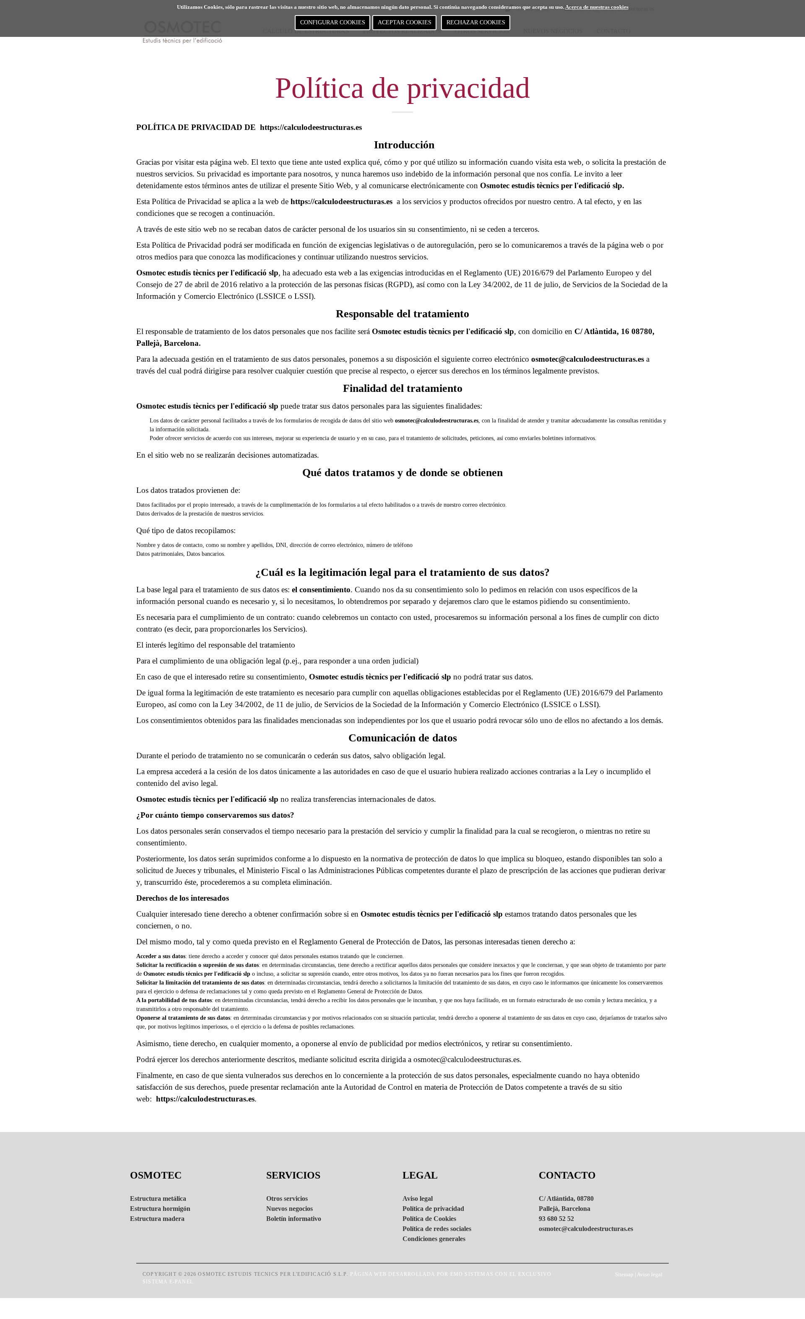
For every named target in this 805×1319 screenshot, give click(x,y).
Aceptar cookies (404, 22)
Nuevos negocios (289, 1208)
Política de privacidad (433, 1208)
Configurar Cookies (332, 22)
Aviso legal (417, 1198)
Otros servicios (287, 1198)
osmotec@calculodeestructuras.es (466, 1059)
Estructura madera (157, 1218)
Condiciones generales (433, 1238)
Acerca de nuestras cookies (596, 7)
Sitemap (624, 1274)
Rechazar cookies (476, 22)
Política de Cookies (429, 1218)
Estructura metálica (158, 1198)
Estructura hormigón (160, 1208)
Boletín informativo (293, 1218)
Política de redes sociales (436, 1228)
